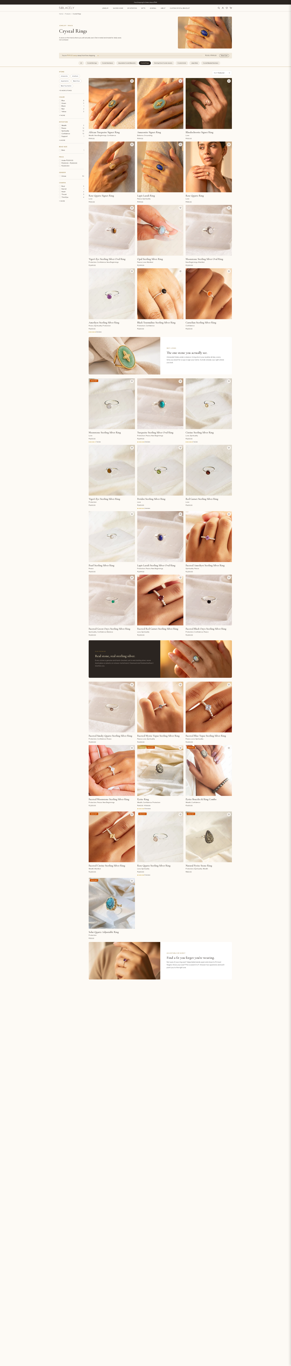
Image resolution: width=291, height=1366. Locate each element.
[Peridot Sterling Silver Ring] (160, 470)
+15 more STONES (65, 90)
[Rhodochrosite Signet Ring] (209, 103)
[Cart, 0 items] (231, 8)
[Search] (219, 8)
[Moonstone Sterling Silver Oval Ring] (209, 230)
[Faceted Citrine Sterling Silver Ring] (112, 836)
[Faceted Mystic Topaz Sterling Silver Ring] (160, 707)
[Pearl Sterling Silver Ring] (112, 536)
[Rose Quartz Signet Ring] (112, 167)
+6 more (62, 140)
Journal (153, 8)
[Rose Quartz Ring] (209, 167)
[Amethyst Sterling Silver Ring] (112, 293)
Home (61, 14)
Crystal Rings (145, 63)
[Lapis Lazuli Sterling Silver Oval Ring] (160, 536)
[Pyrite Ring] (160, 770)
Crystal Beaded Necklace (210, 63)
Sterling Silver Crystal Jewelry (163, 63)
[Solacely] (66, 8)
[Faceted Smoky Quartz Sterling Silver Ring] (112, 707)
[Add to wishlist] (132, 81)
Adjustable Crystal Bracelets (127, 63)
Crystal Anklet (182, 63)
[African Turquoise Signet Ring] (112, 103)
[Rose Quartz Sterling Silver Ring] (160, 836)
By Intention (132, 8)
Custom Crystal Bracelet (180, 8)
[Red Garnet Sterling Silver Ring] (209, 470)
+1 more (62, 201)
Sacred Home (118, 8)
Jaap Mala (194, 63)
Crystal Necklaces (107, 63)
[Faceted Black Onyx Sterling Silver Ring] (209, 600)
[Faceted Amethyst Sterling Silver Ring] (209, 536)
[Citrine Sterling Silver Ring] (209, 403)
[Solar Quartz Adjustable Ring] (112, 903)
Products (68, 14)
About (163, 8)
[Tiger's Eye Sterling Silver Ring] (112, 470)
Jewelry (105, 8)
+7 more (62, 115)
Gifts (143, 8)
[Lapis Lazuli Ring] (160, 167)
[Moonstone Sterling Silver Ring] (112, 403)
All (81, 63)
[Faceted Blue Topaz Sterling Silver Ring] (209, 707)
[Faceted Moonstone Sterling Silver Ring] (112, 770)
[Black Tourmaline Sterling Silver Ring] (160, 293)
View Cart (224, 55)
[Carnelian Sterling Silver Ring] (209, 293)
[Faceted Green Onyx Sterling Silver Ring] (112, 600)
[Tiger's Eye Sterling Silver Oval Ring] (112, 230)
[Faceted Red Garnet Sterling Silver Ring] (160, 600)
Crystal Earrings (92, 63)
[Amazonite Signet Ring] (160, 103)
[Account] (223, 8)
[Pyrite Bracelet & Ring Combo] (209, 770)
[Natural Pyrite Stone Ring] (209, 836)
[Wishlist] (227, 8)
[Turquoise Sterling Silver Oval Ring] (160, 403)
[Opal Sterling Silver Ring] (160, 230)
